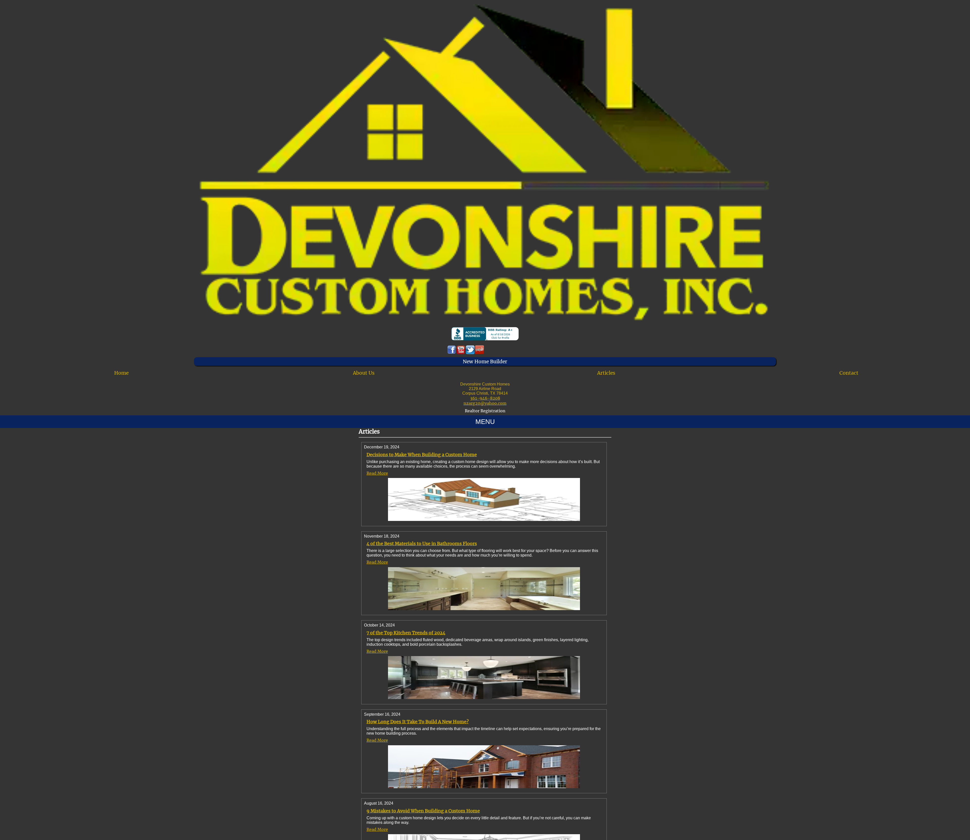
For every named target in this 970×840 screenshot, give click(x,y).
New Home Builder (485, 361)
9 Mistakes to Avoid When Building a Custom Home (423, 811)
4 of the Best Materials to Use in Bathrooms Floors (422, 543)
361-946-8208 (485, 398)
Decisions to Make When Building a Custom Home (422, 455)
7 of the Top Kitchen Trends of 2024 (406, 633)
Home (121, 373)
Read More (377, 473)
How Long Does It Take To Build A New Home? (418, 722)
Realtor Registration (485, 410)
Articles (606, 373)
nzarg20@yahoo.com (485, 403)
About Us (364, 373)
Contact (848, 373)
